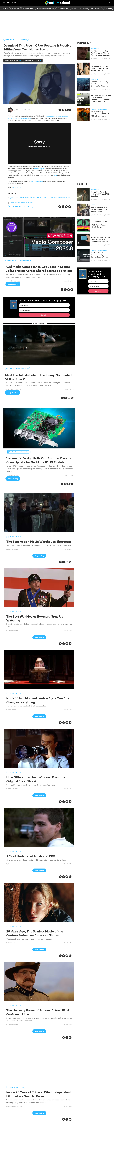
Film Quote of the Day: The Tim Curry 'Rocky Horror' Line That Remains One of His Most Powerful (100, 70)
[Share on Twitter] (63, 110)
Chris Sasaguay (12, 788)
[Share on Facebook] (59, 110)
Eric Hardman (12, 709)
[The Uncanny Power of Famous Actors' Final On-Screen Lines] (39, 981)
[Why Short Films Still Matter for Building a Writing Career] (83, 209)
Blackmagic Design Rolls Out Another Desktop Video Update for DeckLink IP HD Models (38, 460)
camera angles (39, 169)
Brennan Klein (12, 943)
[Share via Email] (66, 110)
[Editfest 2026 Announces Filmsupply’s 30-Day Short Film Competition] (83, 99)
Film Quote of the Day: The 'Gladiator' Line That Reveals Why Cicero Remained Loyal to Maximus (100, 86)
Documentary (64, 8)
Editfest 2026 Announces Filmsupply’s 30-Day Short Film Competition (101, 100)
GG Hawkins (11, 1110)
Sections (11, 3)
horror (31, 202)
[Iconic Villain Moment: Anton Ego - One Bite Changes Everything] (39, 669)
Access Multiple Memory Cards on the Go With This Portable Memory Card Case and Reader (100, 240)
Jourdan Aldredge (14, 281)
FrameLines (17, 187)
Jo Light (94, 58)
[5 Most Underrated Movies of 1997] (39, 827)
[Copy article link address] (69, 110)
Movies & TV (97, 8)
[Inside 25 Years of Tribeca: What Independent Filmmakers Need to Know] (39, 1067)
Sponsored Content (14, 389)
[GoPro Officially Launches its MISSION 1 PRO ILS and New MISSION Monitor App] (83, 114)
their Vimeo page (37, 181)
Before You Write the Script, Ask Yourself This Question (100, 194)
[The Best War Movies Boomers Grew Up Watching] (39, 587)
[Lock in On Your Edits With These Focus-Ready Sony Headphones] (83, 225)
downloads (17, 202)
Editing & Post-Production (81, 8)
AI (7, 8)
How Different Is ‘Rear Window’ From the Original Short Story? (35, 779)
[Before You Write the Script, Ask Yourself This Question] (83, 194)
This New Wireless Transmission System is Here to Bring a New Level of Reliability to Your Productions (100, 257)
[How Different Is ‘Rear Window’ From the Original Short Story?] (39, 748)
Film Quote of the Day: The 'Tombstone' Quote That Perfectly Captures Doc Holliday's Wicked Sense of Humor (100, 55)
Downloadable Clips (25, 202)
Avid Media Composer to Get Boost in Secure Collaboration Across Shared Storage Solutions (38, 269)
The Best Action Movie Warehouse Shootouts (39, 541)
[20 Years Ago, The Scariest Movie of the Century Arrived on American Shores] (39, 902)
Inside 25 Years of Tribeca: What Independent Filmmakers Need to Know (37, 1098)
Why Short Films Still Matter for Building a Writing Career (99, 209)
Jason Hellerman (13, 549)
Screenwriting (29, 8)
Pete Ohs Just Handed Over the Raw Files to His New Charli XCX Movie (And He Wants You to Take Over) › (40, 198)
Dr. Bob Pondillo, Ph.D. (99, 215)
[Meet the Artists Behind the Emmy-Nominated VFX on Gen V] (39, 345)
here (55, 175)
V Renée (18, 110)
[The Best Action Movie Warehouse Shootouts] (39, 513)
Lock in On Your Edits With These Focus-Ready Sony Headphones (100, 226)
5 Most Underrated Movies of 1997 (31, 856)
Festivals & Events (16, 1091)
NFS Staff (18, 1110)
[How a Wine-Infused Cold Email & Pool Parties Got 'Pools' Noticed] (39, 1155)
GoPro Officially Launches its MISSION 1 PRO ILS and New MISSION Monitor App (100, 115)
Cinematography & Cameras (46, 8)
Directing (16, 8)
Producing (109, 8)
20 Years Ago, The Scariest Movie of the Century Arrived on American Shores (34, 933)
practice (12, 202)
